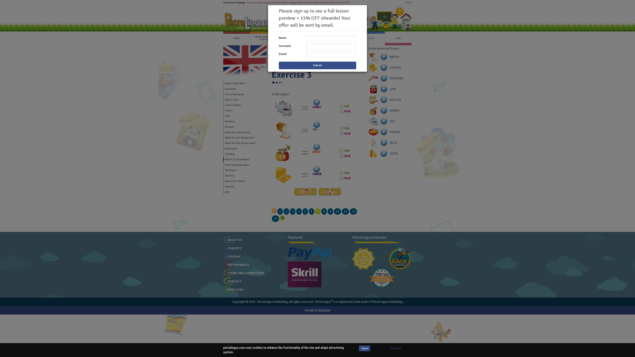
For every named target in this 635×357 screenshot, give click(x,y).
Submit (317, 65)
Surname (285, 46)
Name (283, 38)
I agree (364, 348)
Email (283, 54)
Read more (396, 348)
